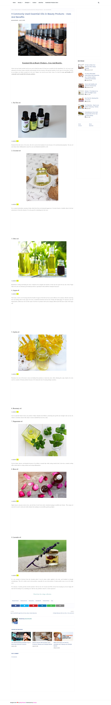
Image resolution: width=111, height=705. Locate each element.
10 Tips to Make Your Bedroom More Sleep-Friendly (90, 66)
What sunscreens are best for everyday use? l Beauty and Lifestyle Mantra (63, 644)
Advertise (91, 125)
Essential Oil (38, 600)
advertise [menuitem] (41, 2)
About (90, 124)
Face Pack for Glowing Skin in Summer (91, 99)
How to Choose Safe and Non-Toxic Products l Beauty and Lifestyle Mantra (42, 643)
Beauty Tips (31, 600)
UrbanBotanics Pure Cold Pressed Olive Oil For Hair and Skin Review (91, 113)
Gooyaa (35, 702)
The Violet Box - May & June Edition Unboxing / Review (92, 106)
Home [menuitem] (14, 2)
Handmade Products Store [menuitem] (51, 2)
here (17, 141)
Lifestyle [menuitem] (27, 2)
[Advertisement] (42, 87)
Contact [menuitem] (34, 2)
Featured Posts (46, 600)
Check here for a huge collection (42, 594)
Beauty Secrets (24, 600)
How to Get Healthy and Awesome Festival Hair (91, 85)
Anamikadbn (15, 20)
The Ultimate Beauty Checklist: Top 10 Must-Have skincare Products (20, 643)
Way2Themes (23, 702)
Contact (80, 125)
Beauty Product (18, 9)
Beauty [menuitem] (19, 2)
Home (12, 9)
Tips (52, 600)
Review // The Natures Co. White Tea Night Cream (91, 92)
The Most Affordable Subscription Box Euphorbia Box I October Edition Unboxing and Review (92, 76)
